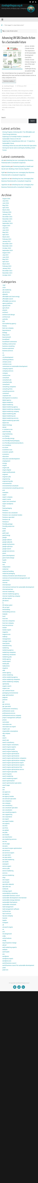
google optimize (7, 546)
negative (5, 668)
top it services (6, 913)
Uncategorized (8, 88)
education (5, 456)
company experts (7, 368)
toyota (4, 920)
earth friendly (6, 432)
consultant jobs (7, 382)
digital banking (6, 166)
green (4, 553)
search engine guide (8, 749)
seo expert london (8, 821)
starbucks (5, 889)
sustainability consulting (10, 893)
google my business (8, 544)
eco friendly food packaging (10, 441)
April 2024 (5, 261)
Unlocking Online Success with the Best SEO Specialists (19, 145)
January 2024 (6, 268)
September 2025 (7, 223)
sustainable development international (14, 898)
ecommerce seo (7, 450)
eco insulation (6, 445)
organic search (6, 686)
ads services (6, 292)
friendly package (7, 524)
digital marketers (7, 402)
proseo (4, 720)
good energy (6, 535)
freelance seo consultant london (12, 515)
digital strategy (7, 425)
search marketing (7, 776)
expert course (6, 499)
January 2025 (6, 241)
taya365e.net (5, 178)
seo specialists (6, 857)
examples (5, 492)
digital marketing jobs (9, 414)
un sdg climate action (17, 105)
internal (4, 582)
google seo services (8, 551)
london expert (6, 630)
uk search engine (7, 927)
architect (5, 312)
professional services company (11, 715)
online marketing (7, 675)
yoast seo (5, 970)
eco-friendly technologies (21, 93)
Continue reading (8, 81)
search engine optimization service (13, 769)
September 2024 (7, 250)
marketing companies (9, 652)
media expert (6, 661)
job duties (5, 600)
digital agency (6, 400)
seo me (4, 841)
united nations (6, 938)
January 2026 (6, 214)
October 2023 (6, 275)
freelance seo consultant (10, 513)
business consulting (8, 346)
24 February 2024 (21, 86)
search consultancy (8, 742)
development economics (10, 398)
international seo (7, 589)
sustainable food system (9, 902)
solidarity (4, 102)
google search (6, 549)
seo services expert (8, 853)
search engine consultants (10, 745)
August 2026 (6, 198)
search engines (7, 774)
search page (6, 785)
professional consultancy (10, 709)
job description (7, 598)
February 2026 (6, 212)
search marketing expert (9, 778)
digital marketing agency (10, 407)
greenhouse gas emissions (16, 95)
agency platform (7, 303)
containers (5, 393)
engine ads (5, 468)
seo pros (5, 846)
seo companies (6, 801)
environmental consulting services (13, 488)
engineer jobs (6, 477)
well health (5, 952)
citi (3, 355)
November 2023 (7, 273)
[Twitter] (33, 1)
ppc (3, 702)
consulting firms (7, 389)
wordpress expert (7, 958)
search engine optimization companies (14, 758)
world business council (9, 963)
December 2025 (7, 217)
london (4, 627)
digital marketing (7, 405)
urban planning (27, 105)
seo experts (6, 823)
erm (3, 490)
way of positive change (9, 943)
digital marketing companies (11, 409)
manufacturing (6, 645)
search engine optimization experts (13, 765)
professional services (8, 713)
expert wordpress (7, 504)
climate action (6, 362)
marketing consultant (9, 654)
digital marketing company (10, 411)
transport (5, 922)
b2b (3, 321)
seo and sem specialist (9, 799)
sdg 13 (29, 100)
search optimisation (8, 781)
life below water (7, 605)
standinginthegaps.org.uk (11, 5)
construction (6, 375)
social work (5, 882)
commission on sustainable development (14, 366)
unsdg (4, 940)
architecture (6, 317)
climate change (10, 93)
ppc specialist (6, 706)
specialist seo (6, 886)
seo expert (5, 819)
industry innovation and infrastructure (14, 576)
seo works (5, 862)
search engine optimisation (10, 754)
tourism (4, 918)
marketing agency (7, 650)
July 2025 (5, 228)
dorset (4, 427)
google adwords (7, 542)
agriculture (5, 308)
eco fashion (5, 436)
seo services (6, 850)
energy (4, 463)
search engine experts (9, 747)
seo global (5, 830)
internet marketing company (11, 596)
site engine (5, 880)
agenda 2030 (6, 305)
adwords (5, 294)
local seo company (8, 623)
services (4, 873)
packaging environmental (10, 693)
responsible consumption (10, 731)
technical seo (6, 911)
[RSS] (35, 1)
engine (4, 465)
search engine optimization (10, 756)
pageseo (5, 697)
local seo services (7, 625)
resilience (24, 100)
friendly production (8, 526)
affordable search (7, 299)
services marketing (8, 875)
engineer (5, 474)
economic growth (7, 452)
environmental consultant (10, 486)
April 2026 (5, 208)
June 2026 (5, 203)
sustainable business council (11, 895)
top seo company (7, 916)
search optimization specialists (11, 783)
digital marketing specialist (10, 420)
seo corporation (7, 817)
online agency (6, 673)
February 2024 (6, 266)
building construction (9, 344)
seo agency (5, 794)
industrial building (8, 571)
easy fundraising (7, 434)
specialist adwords (8, 884)
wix (3, 954)
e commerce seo (7, 429)
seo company (6, 803)
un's (3, 931)
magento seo (6, 634)
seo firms (5, 828)
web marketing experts (9, 947)
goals (4, 531)
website (4, 949)
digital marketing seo (8, 416)
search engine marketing (10, 751)
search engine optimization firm (12, 767)
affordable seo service (9, 301)
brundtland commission (9, 342)
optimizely (5, 684)
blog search (5, 335)
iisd (3, 564)
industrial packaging (8, 573)
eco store (5, 447)
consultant (5, 378)
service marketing (7, 871)
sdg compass (6, 733)
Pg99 (3, 172)
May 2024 (5, 259)
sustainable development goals (15, 102)
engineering (6, 479)
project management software (11, 717)
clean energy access (23, 90)
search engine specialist (9, 772)
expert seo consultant (9, 501)
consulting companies (9, 387)
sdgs (3, 736)
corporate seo (6, 395)
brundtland (5, 339)
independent (6, 567)
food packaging (7, 508)
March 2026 (6, 210)
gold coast (5, 533)
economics (5, 454)
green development (8, 555)
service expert (6, 866)
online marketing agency (10, 677)
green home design (8, 558)
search (4, 738)
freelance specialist (8, 517)
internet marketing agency (10, 594)
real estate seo (6, 724)
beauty (4, 326)
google (4, 537)
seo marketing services (9, 839)
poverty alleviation (22, 98)
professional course (8, 711)
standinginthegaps (9, 86)
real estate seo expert (9, 727)
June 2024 (5, 257)
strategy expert (7, 891)
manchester (6, 643)
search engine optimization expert (13, 763)
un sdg (9, 105)
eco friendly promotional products (12, 443)
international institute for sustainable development (18, 587)
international (6, 585)
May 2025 (5, 232)
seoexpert (5, 864)
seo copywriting (7, 814)
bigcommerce (6, 330)
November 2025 (7, 219)
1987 (4, 285)
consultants (6, 384)
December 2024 (7, 244)
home (4, 562)
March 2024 (6, 264)
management (6, 639)
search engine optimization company (13, 760)
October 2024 (6, 248)
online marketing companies (11, 679)
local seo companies (8, 621)
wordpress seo (6, 961)
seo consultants (7, 810)
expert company (7, 497)
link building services (8, 612)
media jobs (5, 663)
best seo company (7, 328)
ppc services (6, 704)
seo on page (6, 844)
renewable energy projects (13, 100)
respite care (6, 729)
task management (7, 907)
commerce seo (6, 364)
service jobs (6, 868)
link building (6, 609)
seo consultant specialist (10, 808)
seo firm (4, 826)
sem (3, 787)
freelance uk (6, 519)
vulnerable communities (8, 107)
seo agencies (6, 792)
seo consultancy (7, 805)
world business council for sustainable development (18, 965)
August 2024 (6, 253)
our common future (8, 690)
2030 (4, 287)
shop (3, 877)
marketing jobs (7, 657)
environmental (6, 483)
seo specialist (6, 855)
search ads (5, 740)
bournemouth (6, 337)
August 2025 (6, 225)
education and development (11, 459)
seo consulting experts (9, 812)
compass (5, 373)
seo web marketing (8, 859)
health (4, 560)
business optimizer (8, 348)
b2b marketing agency (9, 323)
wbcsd (4, 945)
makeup (4, 636)
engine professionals (8, 472)
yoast (4, 968)
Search (3, 117)
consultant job (6, 380)
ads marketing (6, 290)
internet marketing (8, 591)
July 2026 (5, 201)
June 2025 (5, 230)
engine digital (6, 470)
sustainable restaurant (9, 904)
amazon (4, 310)
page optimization (8, 695)
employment (6, 461)
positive (4, 700)
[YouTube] (30, 1)
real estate (5, 722)
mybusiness (6, 666)
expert (4, 495)
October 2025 (6, 221)
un (3, 929)
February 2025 (6, 239)
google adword (7, 540)
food (3, 506)
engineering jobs (7, 481)
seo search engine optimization (12, 848)
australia (5, 319)
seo (3, 790)
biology (4, 332)
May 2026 (5, 205)
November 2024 (7, 246)
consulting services (8, 391)
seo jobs (4, 832)
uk (3, 925)
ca (3, 353)
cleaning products (7, 359)
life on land (5, 607)
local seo (5, 618)
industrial (5, 569)
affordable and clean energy (10, 296)
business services (7, 351)
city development (7, 357)
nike (3, 670)
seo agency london (8, 796)
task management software (10, 909)
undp (4, 936)
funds (4, 528)
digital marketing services (10, 418)
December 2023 (7, 271)
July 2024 (5, 255)
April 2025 (5, 235)
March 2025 (6, 237)
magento (5, 632)
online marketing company (10, 681)
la (3, 603)
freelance (5, 510)
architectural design (8, 315)
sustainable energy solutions (11, 900)
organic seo (5, 688)
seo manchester (7, 837)
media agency (6, 659)
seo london (5, 835)
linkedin (4, 614)
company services (7, 371)
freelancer (5, 522)
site (2, 160)
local (3, 616)
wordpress (5, 956)
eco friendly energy (8, 438)
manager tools (6, 641)
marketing (5, 648)
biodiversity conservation (10, 90)
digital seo (5, 423)
